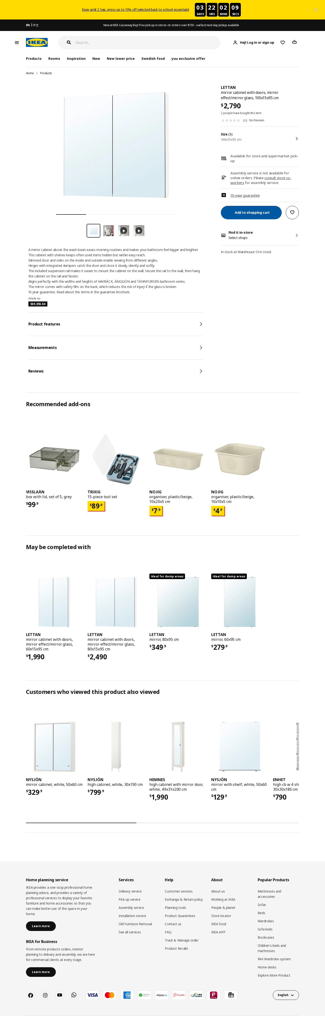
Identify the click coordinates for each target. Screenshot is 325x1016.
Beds (261, 913)
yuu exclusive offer (188, 58)
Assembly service (131, 907)
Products (46, 73)
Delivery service (130, 891)
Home (30, 73)
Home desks (267, 967)
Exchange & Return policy (184, 899)
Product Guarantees (180, 915)
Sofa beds (265, 929)
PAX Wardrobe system (274, 959)
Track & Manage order (181, 940)
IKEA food (218, 924)
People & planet (223, 907)
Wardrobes (266, 921)
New (96, 58)
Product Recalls (176, 948)
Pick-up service (129, 899)
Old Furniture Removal (135, 924)
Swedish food (153, 58)
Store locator (221, 915)
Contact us (173, 924)
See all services (130, 932)
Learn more (41, 926)
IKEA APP (218, 932)
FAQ (168, 932)
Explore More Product (274, 975)
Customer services (178, 891)
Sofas (262, 904)
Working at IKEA (223, 899)
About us (218, 891)
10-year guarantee (245, 195)
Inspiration (76, 58)
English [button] (283, 995)
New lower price (121, 58)
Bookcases (266, 937)
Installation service (132, 915)
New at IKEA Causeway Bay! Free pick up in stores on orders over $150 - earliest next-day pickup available (171, 25)
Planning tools (175, 907)
